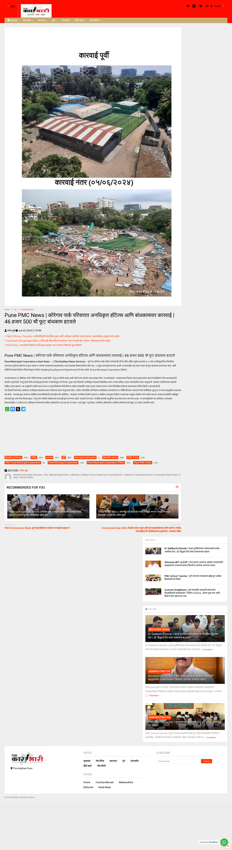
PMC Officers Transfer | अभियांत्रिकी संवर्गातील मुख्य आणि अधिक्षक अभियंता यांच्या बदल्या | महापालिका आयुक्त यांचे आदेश (63, 336)
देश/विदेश (27, 20)
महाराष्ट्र (41, 20)
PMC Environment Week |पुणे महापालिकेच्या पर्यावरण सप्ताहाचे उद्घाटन (37, 528)
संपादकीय (65, 20)
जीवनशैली (94, 20)
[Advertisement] (92, 435)
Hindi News (104, 787)
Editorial (88, 787)
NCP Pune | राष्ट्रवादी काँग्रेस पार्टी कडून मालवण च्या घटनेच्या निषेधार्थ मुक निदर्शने (44, 345)
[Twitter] (200, 6)
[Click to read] (48, 506)
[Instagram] (207, 6)
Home (87, 782)
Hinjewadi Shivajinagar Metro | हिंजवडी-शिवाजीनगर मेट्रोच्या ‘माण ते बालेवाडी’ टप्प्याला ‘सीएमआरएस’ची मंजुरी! (58, 340)
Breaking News (159, 629)
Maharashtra (126, 782)
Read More (208, 650)
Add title (152, 609)
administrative (160, 671)
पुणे (53, 20)
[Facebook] (211, 6)
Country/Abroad (105, 782)
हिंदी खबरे (79, 20)
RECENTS (150, 540)
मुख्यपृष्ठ (13, 20)
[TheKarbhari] (35, 11)
